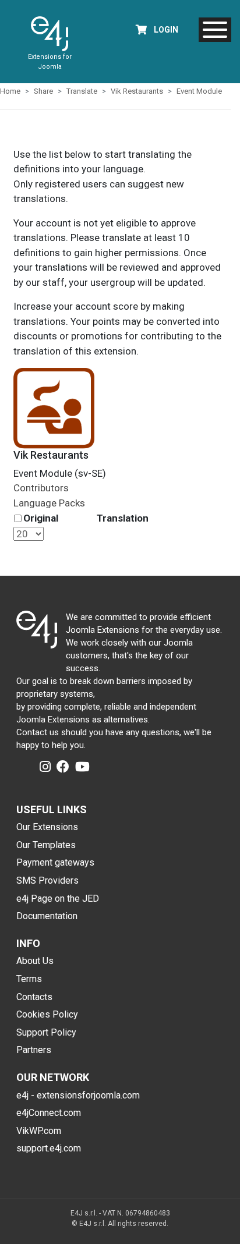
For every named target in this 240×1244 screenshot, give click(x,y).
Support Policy (46, 1032)
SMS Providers (47, 880)
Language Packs (49, 503)
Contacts (34, 996)
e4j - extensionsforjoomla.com (78, 1095)
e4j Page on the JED (57, 898)
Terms (29, 978)
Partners (33, 1049)
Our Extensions (47, 826)
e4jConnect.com (48, 1112)
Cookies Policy (47, 1014)
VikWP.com (38, 1130)
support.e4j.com (48, 1148)
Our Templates (46, 844)
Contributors (41, 488)
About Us (35, 960)
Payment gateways (55, 862)
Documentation (46, 916)
